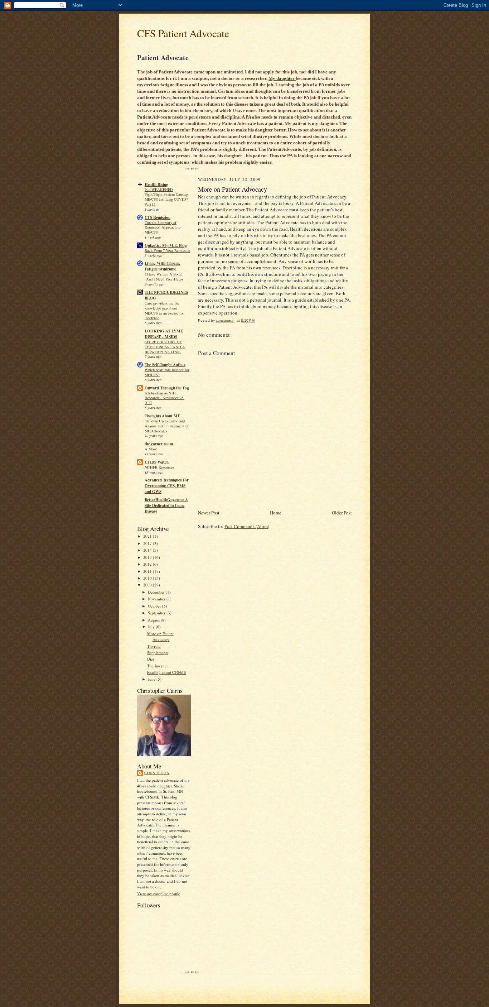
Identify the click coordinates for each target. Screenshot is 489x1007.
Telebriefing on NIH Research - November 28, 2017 (164, 398)
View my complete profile (158, 893)
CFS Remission (157, 217)
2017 (148, 543)
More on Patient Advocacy (160, 636)
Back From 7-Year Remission (167, 250)
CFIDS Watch (157, 462)
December (157, 592)
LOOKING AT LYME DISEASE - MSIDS (164, 334)
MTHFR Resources (159, 467)
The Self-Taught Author (165, 365)
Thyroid (154, 646)
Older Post (342, 512)
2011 (148, 571)
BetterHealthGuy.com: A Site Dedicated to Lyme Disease (166, 505)
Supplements (157, 652)
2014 (148, 550)
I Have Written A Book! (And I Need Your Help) (164, 277)
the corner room (159, 444)
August (154, 620)
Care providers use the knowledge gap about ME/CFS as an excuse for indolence (164, 310)
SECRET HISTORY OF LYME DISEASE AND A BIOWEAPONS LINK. (165, 346)
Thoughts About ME (162, 416)
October (155, 606)
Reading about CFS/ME (166, 672)
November (157, 598)
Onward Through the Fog (167, 388)
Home (275, 512)
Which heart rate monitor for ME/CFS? (167, 372)
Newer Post (208, 512)
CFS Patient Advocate (183, 33)
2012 (148, 564)
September (157, 612)
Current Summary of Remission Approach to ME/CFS (162, 227)
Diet (150, 659)
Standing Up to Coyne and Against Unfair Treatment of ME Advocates (167, 425)
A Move (151, 448)
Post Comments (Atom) (246, 526)
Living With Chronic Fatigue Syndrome (162, 266)
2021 (148, 536)
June (152, 679)
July (152, 626)
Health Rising (156, 184)
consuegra (156, 772)
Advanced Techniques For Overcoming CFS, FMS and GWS (167, 485)
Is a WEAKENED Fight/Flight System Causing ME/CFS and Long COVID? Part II (166, 197)
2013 (148, 557)
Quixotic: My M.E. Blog (166, 245)
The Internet (157, 665)
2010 (148, 578)
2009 (148, 585)
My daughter (282, 78)
